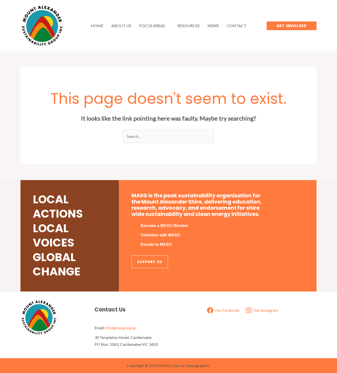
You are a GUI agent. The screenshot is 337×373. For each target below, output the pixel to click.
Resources (188, 25)
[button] (292, 25)
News (213, 25)
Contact (236, 25)
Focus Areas (152, 25)
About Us (121, 25)
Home (97, 25)
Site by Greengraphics (191, 365)
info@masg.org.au (121, 327)
